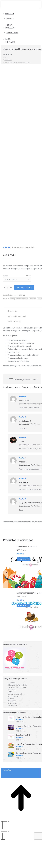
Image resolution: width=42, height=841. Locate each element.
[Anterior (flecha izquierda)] (2, 825)
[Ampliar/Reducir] (2, 821)
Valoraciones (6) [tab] (14, 321)
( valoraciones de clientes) (23, 247)
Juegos (10, 692)
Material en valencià (15, 694)
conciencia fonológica (22, 298)
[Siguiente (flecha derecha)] (4, 825)
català (12, 298)
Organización (12, 703)
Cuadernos (13, 295)
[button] (20, 9)
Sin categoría (12, 705)
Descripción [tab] (12, 311)
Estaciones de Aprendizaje (17, 685)
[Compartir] (6, 821)
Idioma (5, 276)
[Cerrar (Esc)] (8, 821)
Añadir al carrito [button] (23, 559)
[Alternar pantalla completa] (6, 831)
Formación (11, 689)
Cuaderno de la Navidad (27, 546)
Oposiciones (12, 701)
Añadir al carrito (24, 287)
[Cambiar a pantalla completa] (4, 821)
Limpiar (28, 276)
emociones (33, 298)
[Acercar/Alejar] (8, 831)
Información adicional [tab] (17, 316)
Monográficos (13, 696)
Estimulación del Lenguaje (17, 687)
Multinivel (11, 698)
